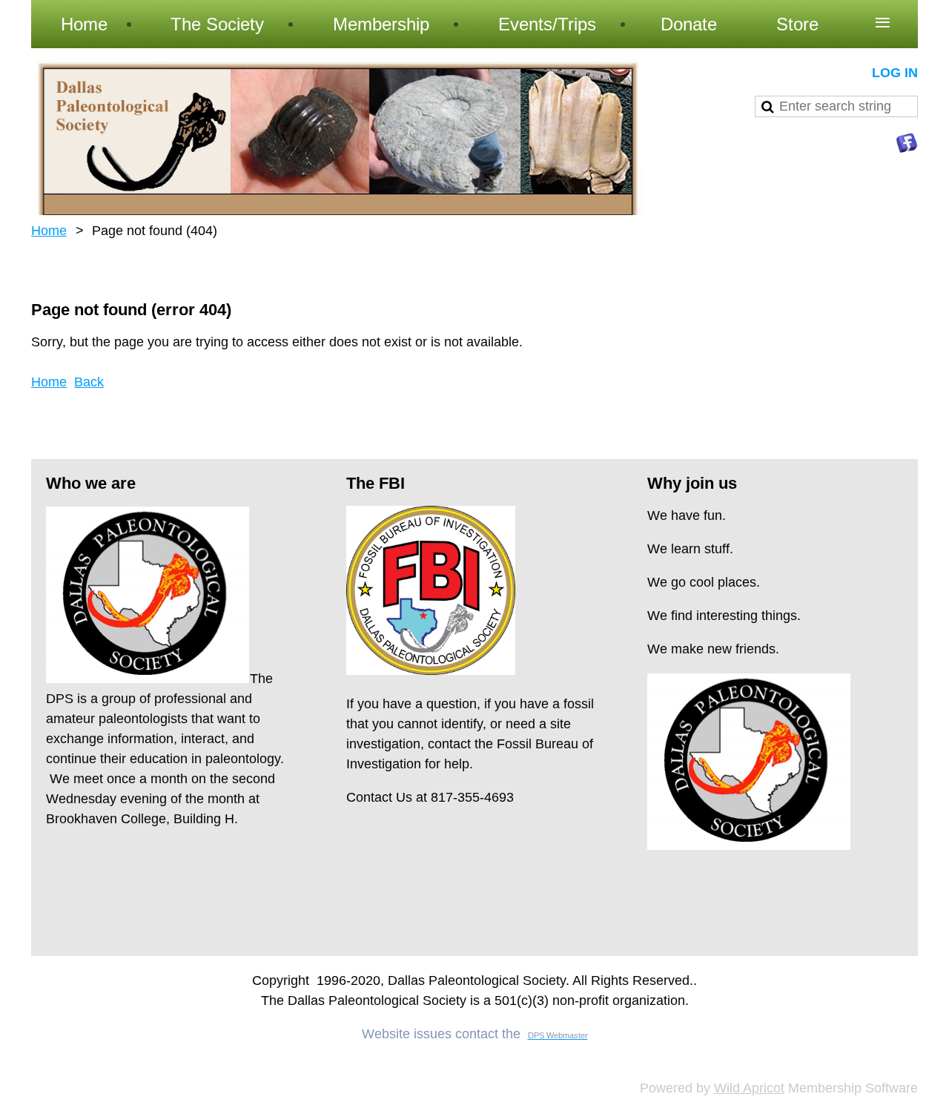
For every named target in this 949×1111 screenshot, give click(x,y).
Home (49, 230)
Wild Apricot (749, 1088)
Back (89, 382)
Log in (895, 72)
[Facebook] (907, 143)
